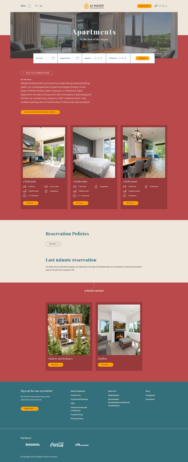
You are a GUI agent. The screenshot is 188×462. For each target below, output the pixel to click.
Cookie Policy (77, 415)
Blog (148, 391)
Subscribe (29, 408)
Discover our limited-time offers (39, 112)
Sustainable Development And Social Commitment (119, 402)
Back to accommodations (38, 73)
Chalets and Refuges (60, 358)
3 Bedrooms (130, 181)
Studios (102, 358)
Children (113, 58)
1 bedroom (29, 181)
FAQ (73, 403)
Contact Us (76, 395)
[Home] (94, 6)
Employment (113, 395)
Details (32, 203)
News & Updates (78, 391)
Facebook (150, 399)
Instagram (150, 395)
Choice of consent (50, 457)
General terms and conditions (79, 409)
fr (36, 6)
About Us (112, 391)
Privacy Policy (77, 419)
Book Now (143, 6)
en (41, 6)
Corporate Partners (79, 399)
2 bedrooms (80, 181)
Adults (88, 58)
